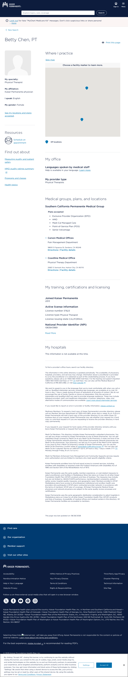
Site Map (107, 588)
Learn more (84, 170)
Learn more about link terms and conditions (38, 638)
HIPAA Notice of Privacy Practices (65, 574)
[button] (86, 88)
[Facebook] (13, 600)
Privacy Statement (43, 674)
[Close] (124, 665)
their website (78, 383)
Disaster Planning (111, 579)
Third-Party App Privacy (114, 574)
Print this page (113, 42)
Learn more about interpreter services (101, 400)
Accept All (104, 665)
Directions (53, 250)
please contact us (107, 406)
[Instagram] (34, 600)
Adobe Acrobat (34, 643)
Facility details (67, 250)
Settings (86, 665)
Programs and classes (15, 178)
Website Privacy (10, 588)
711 (74, 381)
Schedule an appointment (20, 141)
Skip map (50, 60)
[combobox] (58, 13)
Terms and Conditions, (27, 674)
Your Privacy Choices (59, 579)
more (14, 23)
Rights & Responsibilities (61, 588)
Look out (14, 21)
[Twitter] (5, 600)
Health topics (11, 185)
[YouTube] (20, 600)
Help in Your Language (13, 583)
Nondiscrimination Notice (14, 579)
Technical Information (113, 583)
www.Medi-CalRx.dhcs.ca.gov (89, 446)
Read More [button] (50, 333)
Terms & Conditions (58, 583)
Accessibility (8, 574)
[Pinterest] (27, 600)
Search (101, 13)
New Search (13, 30)
